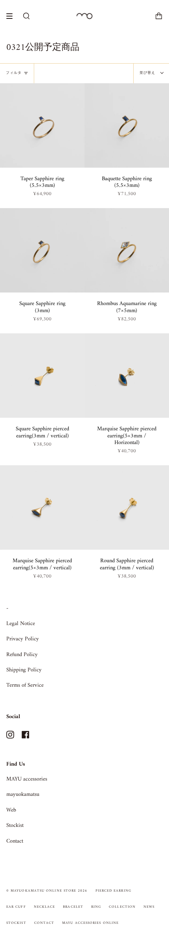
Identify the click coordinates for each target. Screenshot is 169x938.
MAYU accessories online (90, 923)
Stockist (15, 825)
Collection (122, 907)
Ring (96, 907)
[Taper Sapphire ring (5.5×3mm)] (42, 125)
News (148, 907)
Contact (14, 841)
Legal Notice (20, 624)
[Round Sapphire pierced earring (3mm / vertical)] (126, 507)
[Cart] (159, 16)
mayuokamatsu (22, 794)
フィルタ (14, 73)
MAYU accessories (26, 779)
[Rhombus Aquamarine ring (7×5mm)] (126, 250)
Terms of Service (25, 685)
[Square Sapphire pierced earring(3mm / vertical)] (42, 375)
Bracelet (73, 907)
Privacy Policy (22, 639)
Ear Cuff (16, 907)
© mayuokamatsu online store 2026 (47, 891)
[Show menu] (12, 16)
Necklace (44, 907)
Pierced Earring (113, 891)
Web (11, 810)
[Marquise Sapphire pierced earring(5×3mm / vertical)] (42, 507)
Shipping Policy (24, 670)
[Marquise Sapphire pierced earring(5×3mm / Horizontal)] (126, 375)
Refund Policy (22, 655)
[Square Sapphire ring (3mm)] (42, 250)
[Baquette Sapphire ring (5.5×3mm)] (126, 125)
